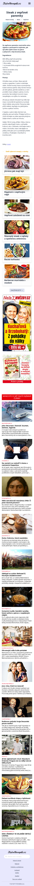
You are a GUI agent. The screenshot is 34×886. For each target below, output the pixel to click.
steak (9, 144)
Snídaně (17, 870)
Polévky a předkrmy (17, 867)
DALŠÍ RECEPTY (16, 290)
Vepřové (25, 19)
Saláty (17, 873)
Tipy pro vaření (17, 879)
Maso (18, 19)
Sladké (17, 876)
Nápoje (17, 864)
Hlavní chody (10, 19)
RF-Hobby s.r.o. (20, 884)
